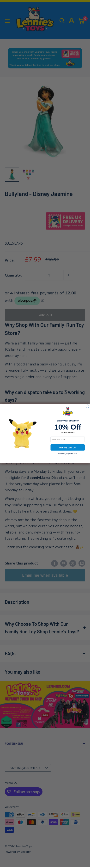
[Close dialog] (87, 406)
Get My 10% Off (67, 447)
